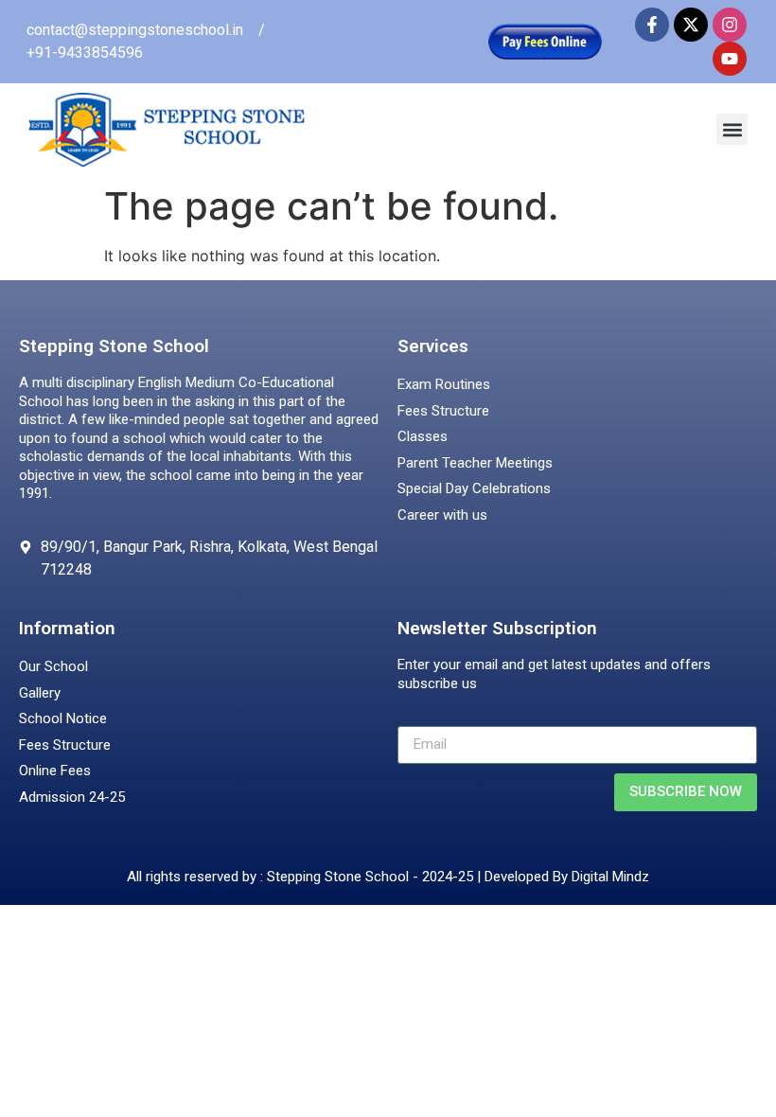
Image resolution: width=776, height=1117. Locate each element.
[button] (732, 129)
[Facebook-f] (652, 25)
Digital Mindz (610, 876)
